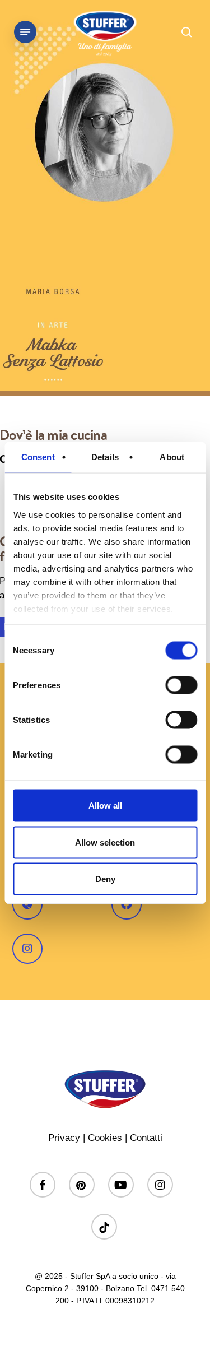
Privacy (64, 1138)
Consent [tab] (38, 457)
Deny (105, 879)
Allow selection (105, 842)
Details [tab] (105, 457)
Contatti (146, 1138)
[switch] (181, 685)
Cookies (105, 1138)
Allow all (105, 805)
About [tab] (172, 457)
